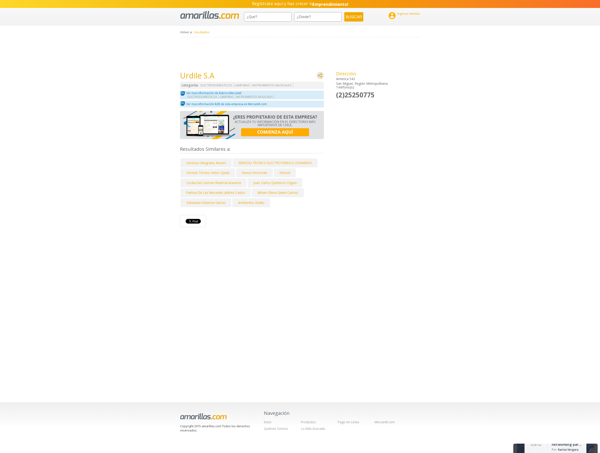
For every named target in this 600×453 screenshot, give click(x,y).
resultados (202, 32)
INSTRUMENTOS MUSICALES (272, 85)
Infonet (285, 172)
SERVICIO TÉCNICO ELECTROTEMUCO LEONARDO (275, 163)
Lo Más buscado (313, 428)
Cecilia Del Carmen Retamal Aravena (213, 182)
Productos (308, 422)
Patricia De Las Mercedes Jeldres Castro (215, 192)
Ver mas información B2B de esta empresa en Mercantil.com (226, 104)
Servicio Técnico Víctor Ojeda (207, 172)
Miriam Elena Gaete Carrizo (278, 192)
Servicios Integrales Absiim (206, 163)
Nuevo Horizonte (254, 172)
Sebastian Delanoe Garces (206, 202)
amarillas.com (209, 15)
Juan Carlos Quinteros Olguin (275, 182)
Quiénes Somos (276, 428)
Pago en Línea (348, 422)
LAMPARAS (242, 85)
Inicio (267, 422)
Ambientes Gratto (251, 202)
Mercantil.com (385, 422)
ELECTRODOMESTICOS (216, 85)
